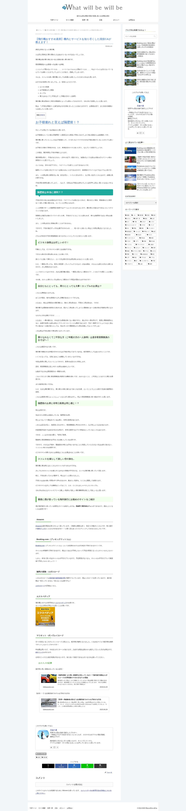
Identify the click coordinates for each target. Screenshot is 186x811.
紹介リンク (39, 652)
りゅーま (53, 730)
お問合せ (69, 808)
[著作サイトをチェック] (51, 747)
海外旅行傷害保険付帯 (57, 578)
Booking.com (40, 545)
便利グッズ (41, 528)
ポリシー (62, 808)
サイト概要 (42, 808)
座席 (39, 757)
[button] (100, 766)
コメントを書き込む (74, 784)
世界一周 (50, 808)
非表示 (42, 115)
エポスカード (40, 586)
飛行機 (45, 757)
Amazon (38, 526)
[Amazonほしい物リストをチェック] (57, 747)
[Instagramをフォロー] (54, 747)
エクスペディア (61, 603)
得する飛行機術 (42, 753)
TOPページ (33, 808)
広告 (56, 808)
